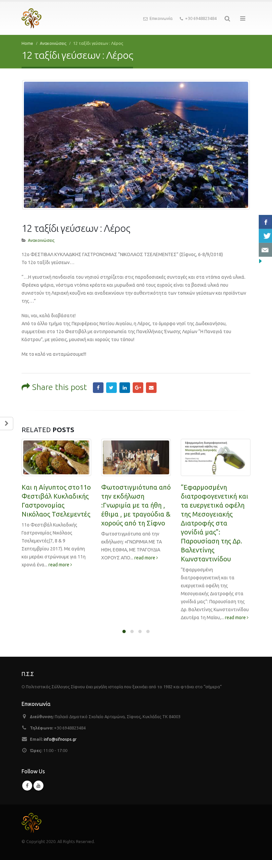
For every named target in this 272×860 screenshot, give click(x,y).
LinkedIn (124, 387)
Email (151, 387)
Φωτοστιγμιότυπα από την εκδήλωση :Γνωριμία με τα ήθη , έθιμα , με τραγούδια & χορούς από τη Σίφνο (136, 505)
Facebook (98, 387)
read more (59, 564)
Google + (138, 387)
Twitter (111, 387)
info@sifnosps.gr (60, 739)
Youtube (38, 786)
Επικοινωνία (161, 18)
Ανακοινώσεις (41, 240)
